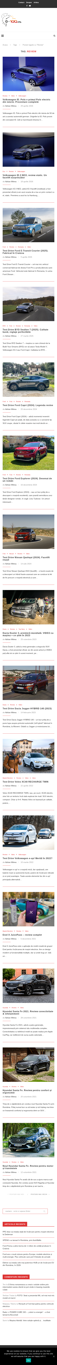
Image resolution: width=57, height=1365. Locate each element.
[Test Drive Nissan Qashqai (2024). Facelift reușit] (28, 532)
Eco (4, 171)
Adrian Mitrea (10, 106)
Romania (21, 247)
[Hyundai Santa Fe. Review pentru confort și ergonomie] (28, 1064)
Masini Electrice (8, 778)
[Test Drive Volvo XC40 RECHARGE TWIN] (28, 756)
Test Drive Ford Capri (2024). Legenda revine (28, 405)
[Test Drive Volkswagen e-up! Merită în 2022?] (28, 832)
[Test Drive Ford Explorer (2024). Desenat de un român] (28, 453)
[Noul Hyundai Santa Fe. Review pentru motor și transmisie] (28, 1140)
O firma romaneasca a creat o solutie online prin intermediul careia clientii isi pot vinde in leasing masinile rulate (26, 1287)
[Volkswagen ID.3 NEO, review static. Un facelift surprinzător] (28, 149)
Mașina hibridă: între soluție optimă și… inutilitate (30, 1320)
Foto (10, 326)
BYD (4, 326)
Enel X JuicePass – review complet (22, 935)
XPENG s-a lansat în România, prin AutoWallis (22, 1240)
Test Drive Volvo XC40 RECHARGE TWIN (26, 782)
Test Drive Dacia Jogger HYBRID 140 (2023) (27, 708)
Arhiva (36, 2)
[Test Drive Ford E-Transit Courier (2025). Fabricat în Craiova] (28, 225)
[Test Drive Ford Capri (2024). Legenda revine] (28, 379)
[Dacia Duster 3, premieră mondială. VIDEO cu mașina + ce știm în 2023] (28, 607)
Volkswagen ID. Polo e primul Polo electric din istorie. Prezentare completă (26, 100)
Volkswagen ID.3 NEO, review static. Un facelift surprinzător (25, 176)
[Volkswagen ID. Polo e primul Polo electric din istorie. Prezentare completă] (28, 74)
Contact (21, 2)
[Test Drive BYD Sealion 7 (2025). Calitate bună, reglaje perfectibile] (28, 304)
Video (13, 96)
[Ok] (53, 1356)
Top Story (22, 629)
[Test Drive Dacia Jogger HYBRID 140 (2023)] (28, 683)
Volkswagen (22, 96)
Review (5, 96)
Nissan (11, 553)
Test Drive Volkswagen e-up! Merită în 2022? (27, 858)
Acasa (5, 45)
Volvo (34, 778)
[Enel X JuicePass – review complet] (28, 909)
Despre (29, 2)
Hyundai (5, 1007)
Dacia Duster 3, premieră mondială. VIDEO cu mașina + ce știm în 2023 (28, 634)
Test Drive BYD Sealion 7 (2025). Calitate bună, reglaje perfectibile (25, 331)
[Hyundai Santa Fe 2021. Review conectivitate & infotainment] (28, 986)
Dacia (4, 629)
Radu (5, 1312)
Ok (28, 1360)
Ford (4, 247)
